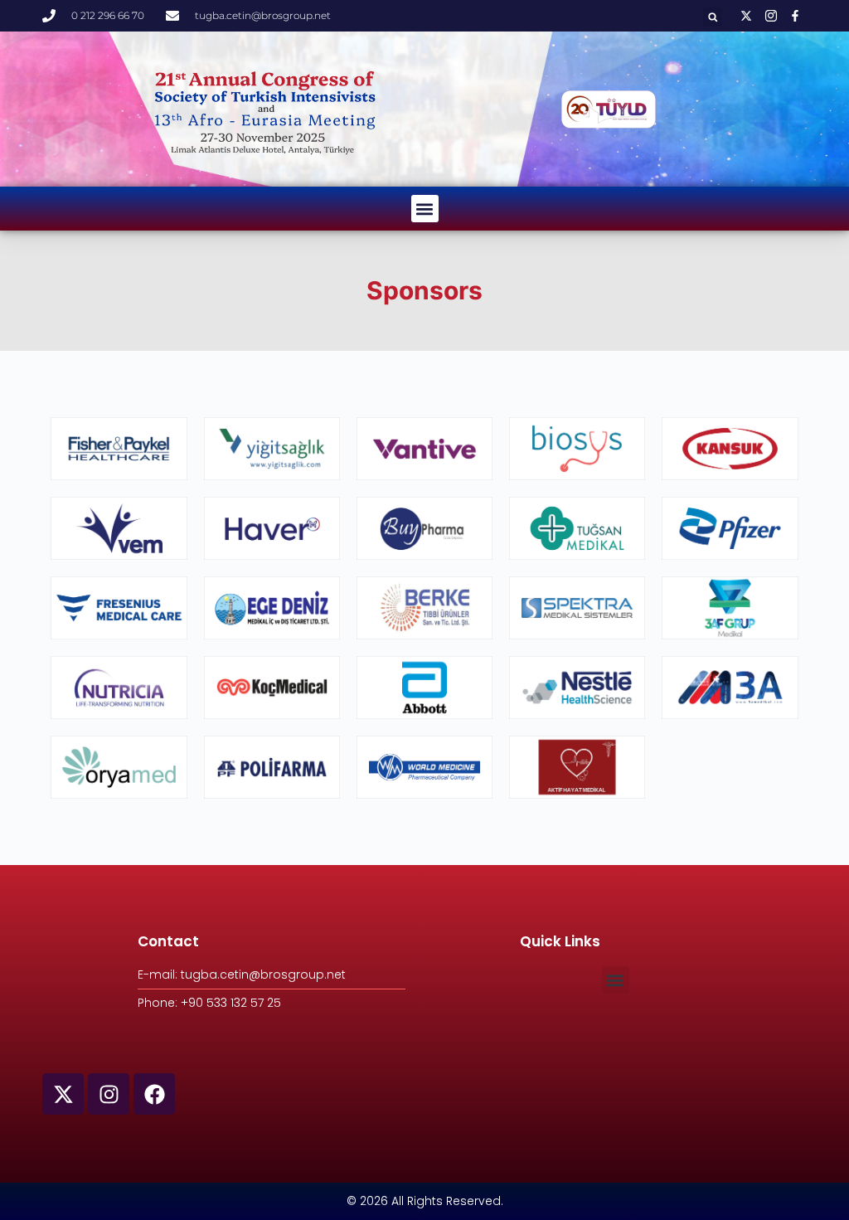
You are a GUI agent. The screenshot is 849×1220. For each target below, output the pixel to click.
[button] (712, 17)
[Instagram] (108, 1094)
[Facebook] (154, 1094)
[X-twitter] (63, 1094)
